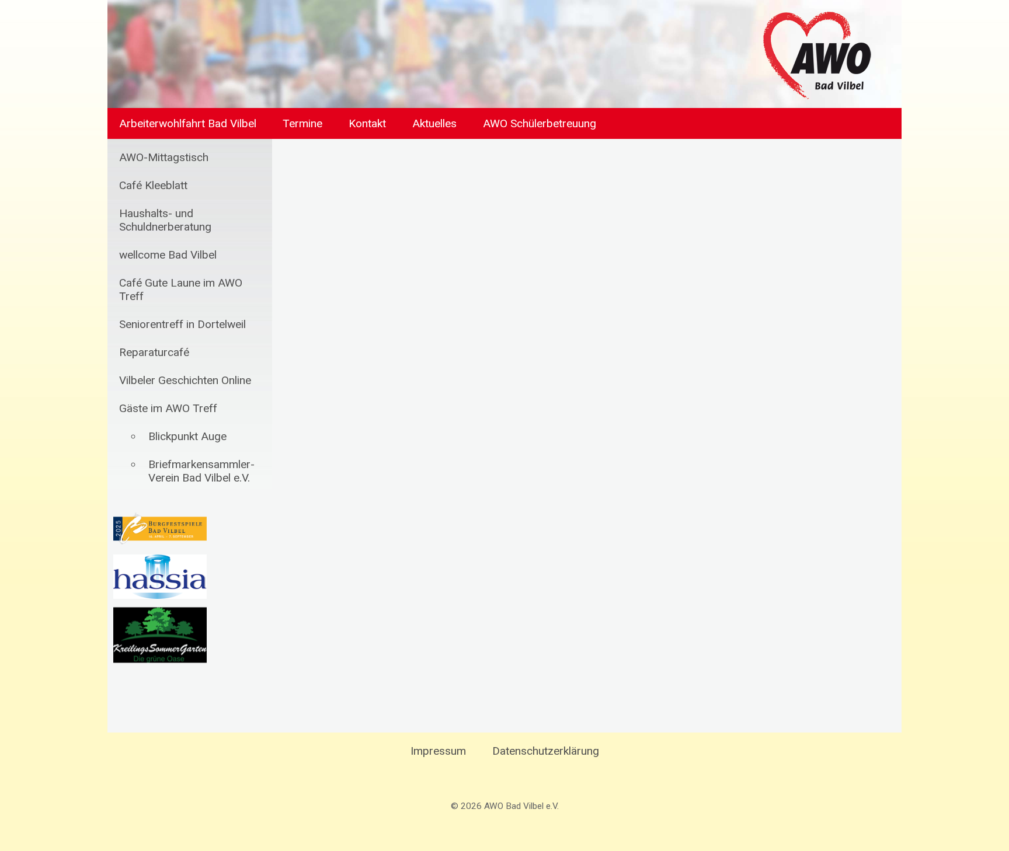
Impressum (438, 751)
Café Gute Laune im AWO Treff (180, 289)
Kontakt (367, 123)
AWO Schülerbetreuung (539, 123)
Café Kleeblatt (153, 185)
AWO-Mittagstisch (163, 157)
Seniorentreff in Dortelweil (182, 324)
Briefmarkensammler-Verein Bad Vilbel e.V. (201, 471)
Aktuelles (434, 123)
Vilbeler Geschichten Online (185, 380)
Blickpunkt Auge (187, 436)
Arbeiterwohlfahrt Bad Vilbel (187, 123)
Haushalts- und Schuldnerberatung (165, 220)
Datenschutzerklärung (545, 751)
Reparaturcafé (154, 352)
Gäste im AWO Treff (168, 408)
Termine (302, 123)
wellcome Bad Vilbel (168, 254)
